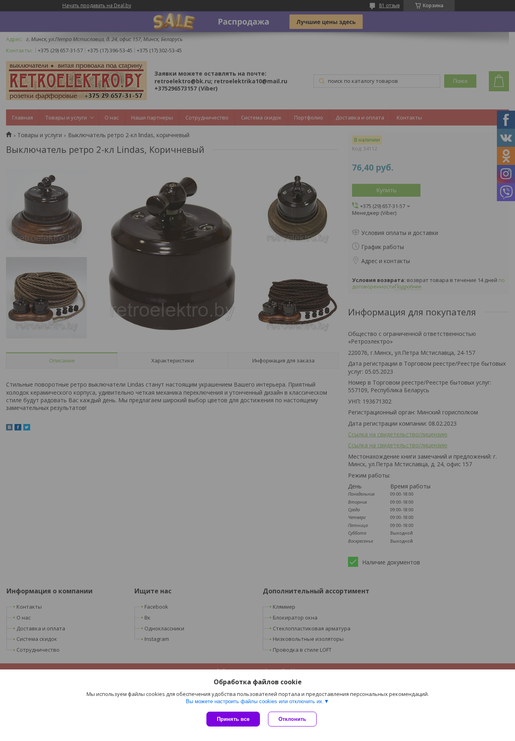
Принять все (233, 719)
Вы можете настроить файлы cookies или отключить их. (255, 701)
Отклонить (292, 719)
